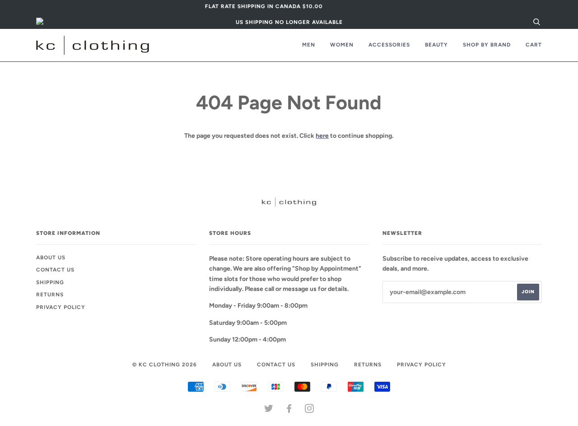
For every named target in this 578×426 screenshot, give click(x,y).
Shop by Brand (487, 45)
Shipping (50, 282)
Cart (534, 45)
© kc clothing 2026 (164, 364)
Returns (50, 294)
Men (308, 45)
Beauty (436, 45)
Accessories (389, 45)
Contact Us (55, 270)
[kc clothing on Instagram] (309, 410)
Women (342, 45)
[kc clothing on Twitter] (269, 410)
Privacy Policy (60, 307)
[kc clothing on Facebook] (289, 410)
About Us (50, 257)
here (322, 136)
